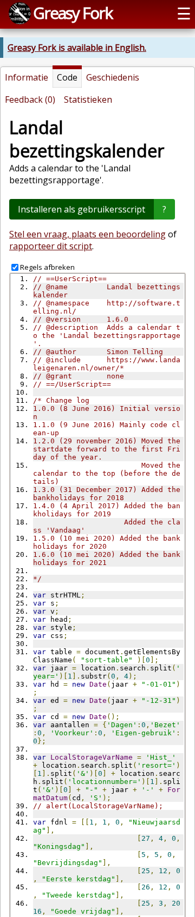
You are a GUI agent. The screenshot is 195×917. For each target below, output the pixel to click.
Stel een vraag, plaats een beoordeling (87, 234)
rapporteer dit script (50, 246)
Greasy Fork (72, 13)
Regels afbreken (47, 267)
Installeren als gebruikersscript (81, 209)
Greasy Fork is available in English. (77, 48)
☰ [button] (184, 13)
